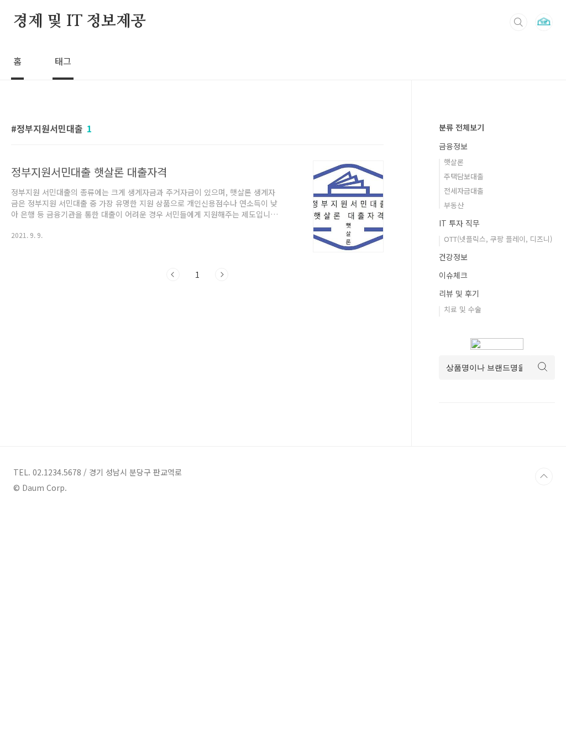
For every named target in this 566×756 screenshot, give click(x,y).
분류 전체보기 (461, 127)
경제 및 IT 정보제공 (79, 21)
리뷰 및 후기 (459, 293)
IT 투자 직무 (459, 223)
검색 (518, 22)
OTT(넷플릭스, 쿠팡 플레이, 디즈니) (498, 239)
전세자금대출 (464, 190)
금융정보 (453, 146)
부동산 (454, 205)
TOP (544, 476)
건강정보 (453, 256)
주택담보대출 (464, 176)
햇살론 (454, 162)
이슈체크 (453, 275)
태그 (63, 61)
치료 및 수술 (462, 309)
